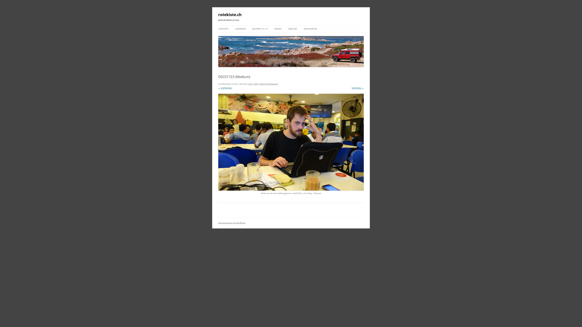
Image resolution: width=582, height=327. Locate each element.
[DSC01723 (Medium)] (291, 142)
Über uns (292, 29)
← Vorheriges (225, 87)
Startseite (223, 29)
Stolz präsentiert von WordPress (231, 223)
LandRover (240, 29)
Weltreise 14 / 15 (260, 29)
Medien (277, 29)
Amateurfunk (310, 29)
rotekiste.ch (230, 14)
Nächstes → (358, 87)
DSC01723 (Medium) (269, 84)
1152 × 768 (252, 84)
